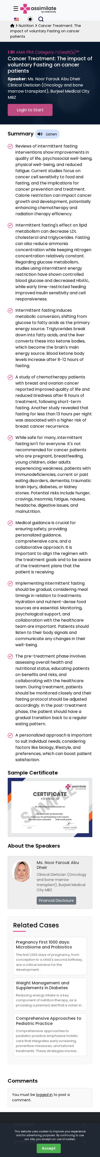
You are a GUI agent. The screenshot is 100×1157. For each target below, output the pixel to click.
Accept (49, 1148)
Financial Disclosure (56, 900)
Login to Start (30, 110)
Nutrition (26, 25)
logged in (44, 1094)
